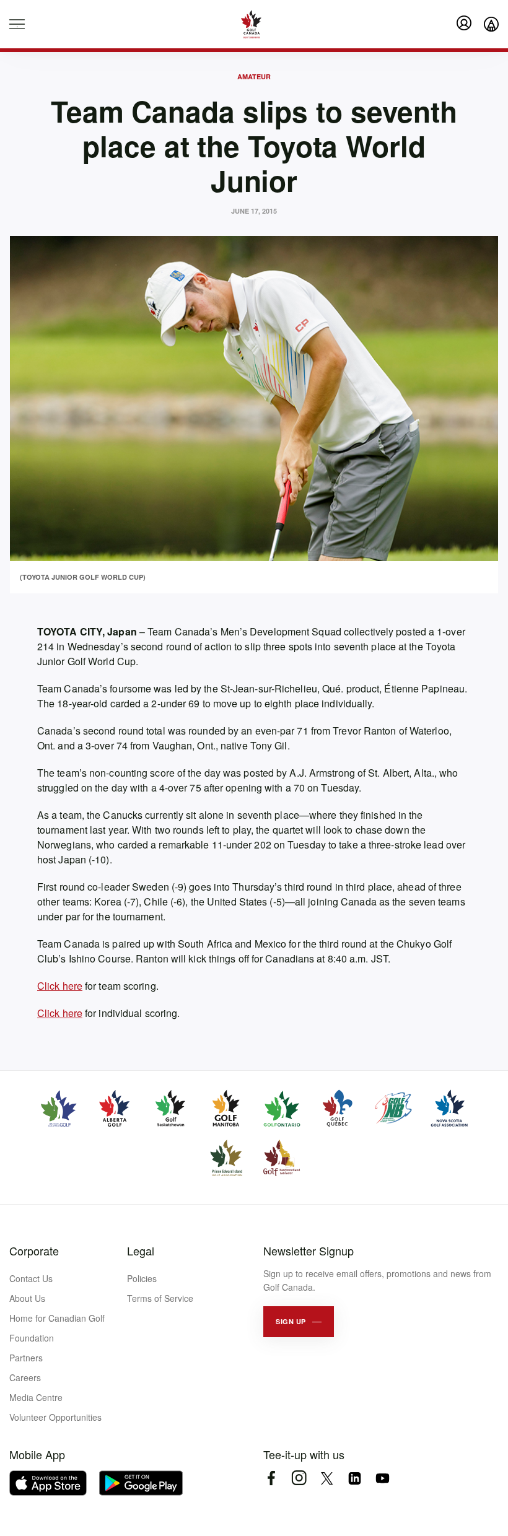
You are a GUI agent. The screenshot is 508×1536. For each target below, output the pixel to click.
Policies (142, 1278)
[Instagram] (299, 1478)
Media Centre (36, 1397)
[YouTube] (382, 1478)
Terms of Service (160, 1298)
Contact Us (31, 1278)
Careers (25, 1377)
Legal (140, 1250)
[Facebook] (271, 1478)
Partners (26, 1357)
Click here (59, 986)
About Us (27, 1298)
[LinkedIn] (354, 1478)
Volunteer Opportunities (55, 1417)
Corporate (34, 1250)
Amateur (254, 76)
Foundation (31, 1338)
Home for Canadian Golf (57, 1318)
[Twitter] (327, 1478)
